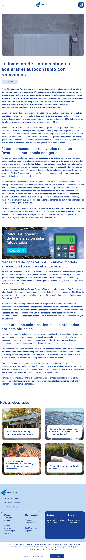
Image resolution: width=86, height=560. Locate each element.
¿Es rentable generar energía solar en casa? (64, 467)
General (10, 81)
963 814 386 (52, 523)
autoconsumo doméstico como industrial (52, 98)
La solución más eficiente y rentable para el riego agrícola (19, 432)
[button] (3, 4)
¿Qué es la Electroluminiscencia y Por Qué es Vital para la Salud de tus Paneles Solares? (64, 431)
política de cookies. (51, 549)
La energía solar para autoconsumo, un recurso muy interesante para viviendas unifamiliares (19, 465)
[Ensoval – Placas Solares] (43, 4)
